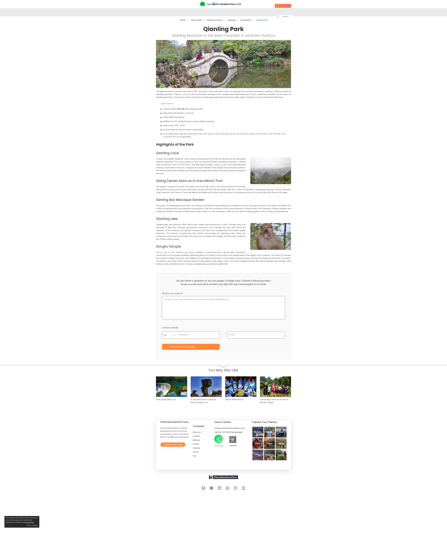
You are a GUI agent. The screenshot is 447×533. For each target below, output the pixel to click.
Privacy (196, 444)
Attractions (245, 20)
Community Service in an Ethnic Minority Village (274, 401)
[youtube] (236, 488)
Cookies (196, 448)
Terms (196, 452)
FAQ (194, 456)
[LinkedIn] (219, 488)
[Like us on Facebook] (203, 488)
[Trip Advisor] (244, 488)
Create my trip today (172, 444)
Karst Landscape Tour (166, 399)
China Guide (196, 20)
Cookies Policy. (29, 522)
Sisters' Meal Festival (234, 399)
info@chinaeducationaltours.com (229, 428)
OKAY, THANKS (32, 525)
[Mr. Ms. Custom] (168, 335)
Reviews (196, 440)
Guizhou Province (215, 20)
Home (182, 20)
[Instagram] (227, 488)
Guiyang (231, 20)
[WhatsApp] (218, 439)
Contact (196, 436)
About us (197, 432)
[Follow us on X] (211, 488)
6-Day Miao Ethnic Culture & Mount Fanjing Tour (203, 401)
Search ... (284, 16)
